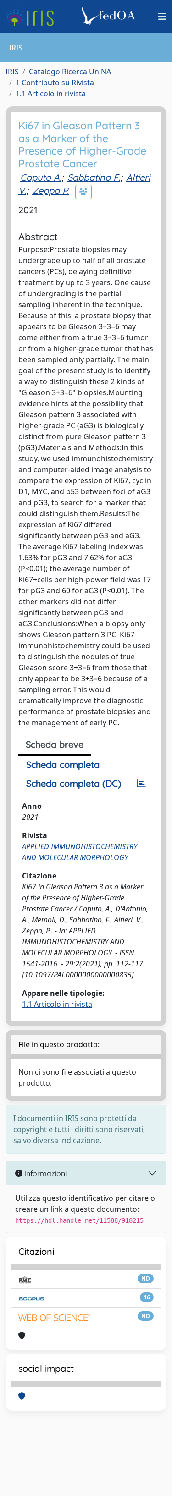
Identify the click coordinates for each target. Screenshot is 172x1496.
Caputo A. (40, 177)
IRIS (12, 71)
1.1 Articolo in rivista (51, 93)
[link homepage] (33, 17)
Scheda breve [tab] (54, 744)
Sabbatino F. (93, 177)
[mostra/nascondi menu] (162, 16)
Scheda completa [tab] (63, 764)
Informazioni (44, 1173)
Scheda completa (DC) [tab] (73, 783)
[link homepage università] (110, 17)
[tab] (141, 783)
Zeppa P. (50, 190)
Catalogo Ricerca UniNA (70, 71)
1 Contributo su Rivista (55, 82)
